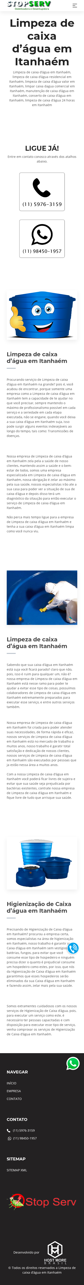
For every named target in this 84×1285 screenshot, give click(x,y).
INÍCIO (11, 1083)
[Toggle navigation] (74, 5)
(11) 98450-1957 (25, 1138)
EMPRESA (14, 1091)
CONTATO (14, 1099)
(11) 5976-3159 (24, 1130)
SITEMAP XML (17, 1170)
